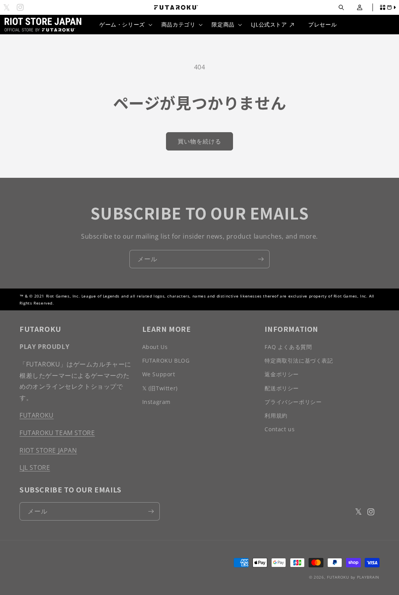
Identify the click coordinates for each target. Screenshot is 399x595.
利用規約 (276, 415)
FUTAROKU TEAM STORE (57, 433)
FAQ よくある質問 (288, 347)
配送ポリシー (282, 388)
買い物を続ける (199, 141)
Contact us (280, 429)
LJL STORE (34, 467)
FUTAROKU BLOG (166, 360)
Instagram (156, 402)
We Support (158, 374)
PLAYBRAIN (368, 577)
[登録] (260, 259)
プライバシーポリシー (293, 402)
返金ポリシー (282, 374)
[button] (341, 7)
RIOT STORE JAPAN (48, 450)
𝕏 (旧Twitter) (160, 388)
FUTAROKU (36, 415)
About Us (155, 347)
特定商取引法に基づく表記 (299, 360)
